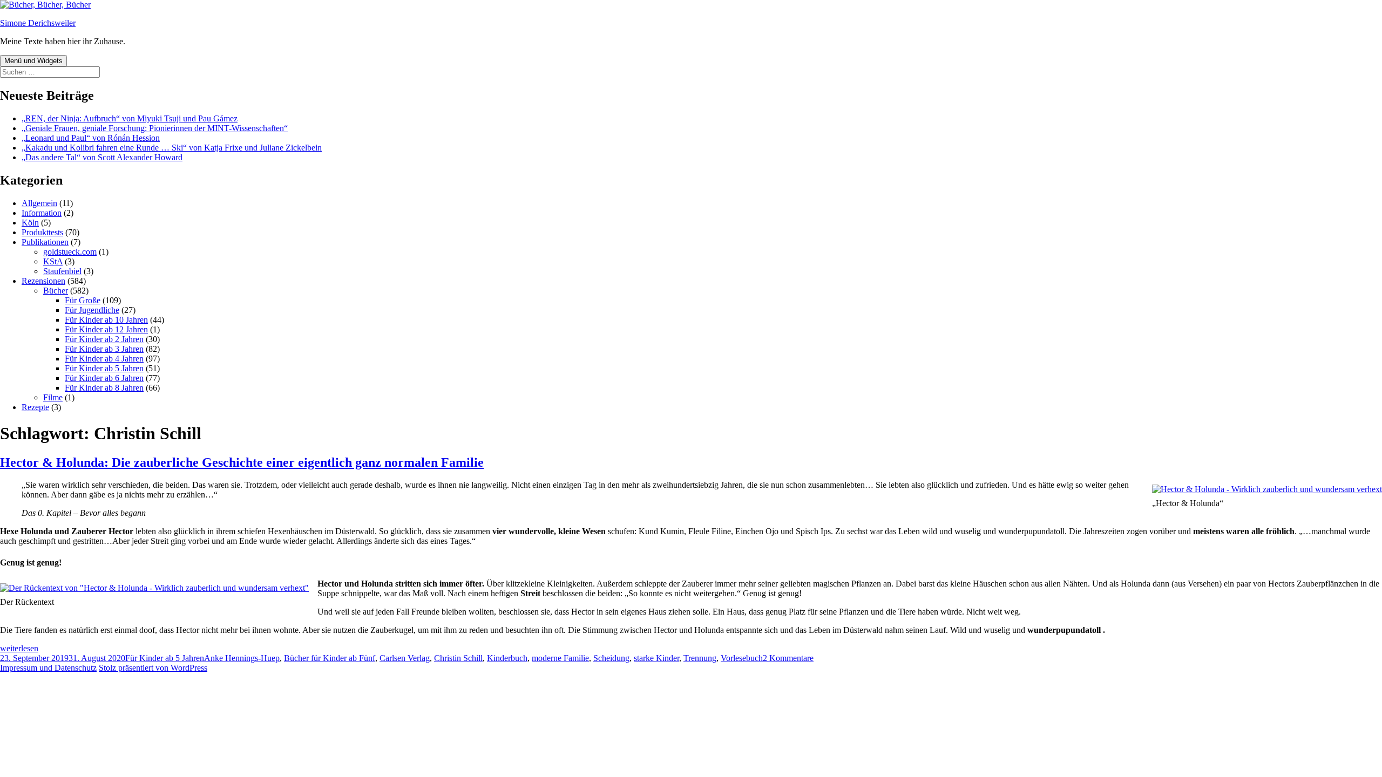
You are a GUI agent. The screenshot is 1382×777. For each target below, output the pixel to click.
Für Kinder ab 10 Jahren (106, 319)
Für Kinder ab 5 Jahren (104, 368)
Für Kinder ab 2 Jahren (104, 339)
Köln (30, 222)
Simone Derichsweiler (38, 23)
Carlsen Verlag (405, 658)
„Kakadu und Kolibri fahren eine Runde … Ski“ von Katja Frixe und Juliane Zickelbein (172, 147)
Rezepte (35, 407)
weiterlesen (19, 648)
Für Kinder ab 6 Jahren (104, 378)
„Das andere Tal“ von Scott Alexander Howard (102, 157)
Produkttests (42, 232)
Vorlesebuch (742, 658)
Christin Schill (458, 658)
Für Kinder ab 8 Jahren (104, 387)
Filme (53, 397)
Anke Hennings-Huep (242, 658)
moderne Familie (560, 658)
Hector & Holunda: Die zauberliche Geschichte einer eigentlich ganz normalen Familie (242, 462)
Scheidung (611, 658)
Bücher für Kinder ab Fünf (329, 658)
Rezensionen (43, 280)
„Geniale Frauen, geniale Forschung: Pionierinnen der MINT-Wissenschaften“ (155, 128)
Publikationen (45, 242)
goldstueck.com (70, 251)
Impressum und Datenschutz (48, 667)
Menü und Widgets (33, 61)
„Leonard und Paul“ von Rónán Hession (91, 137)
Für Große (82, 300)
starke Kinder (656, 658)
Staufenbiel (62, 271)
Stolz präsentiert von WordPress (153, 667)
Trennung (699, 658)
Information (42, 212)
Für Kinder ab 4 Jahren (104, 358)
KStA (53, 261)
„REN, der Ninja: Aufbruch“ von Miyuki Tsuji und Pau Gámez (130, 118)
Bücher (55, 290)
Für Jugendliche (92, 310)
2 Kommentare (788, 658)
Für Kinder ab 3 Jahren (104, 348)
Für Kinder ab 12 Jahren (106, 329)
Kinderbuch (507, 658)
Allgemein (39, 203)
